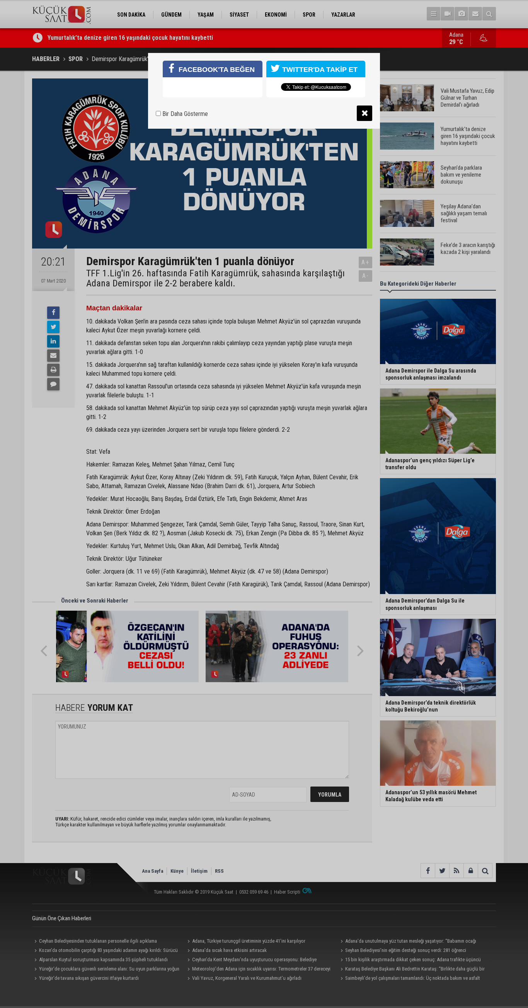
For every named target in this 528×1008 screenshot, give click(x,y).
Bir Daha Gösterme (184, 113)
